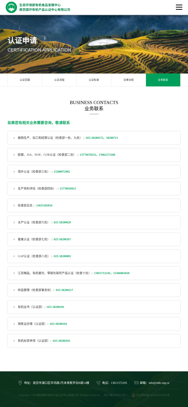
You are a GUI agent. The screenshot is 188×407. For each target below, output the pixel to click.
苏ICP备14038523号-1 (116, 395)
